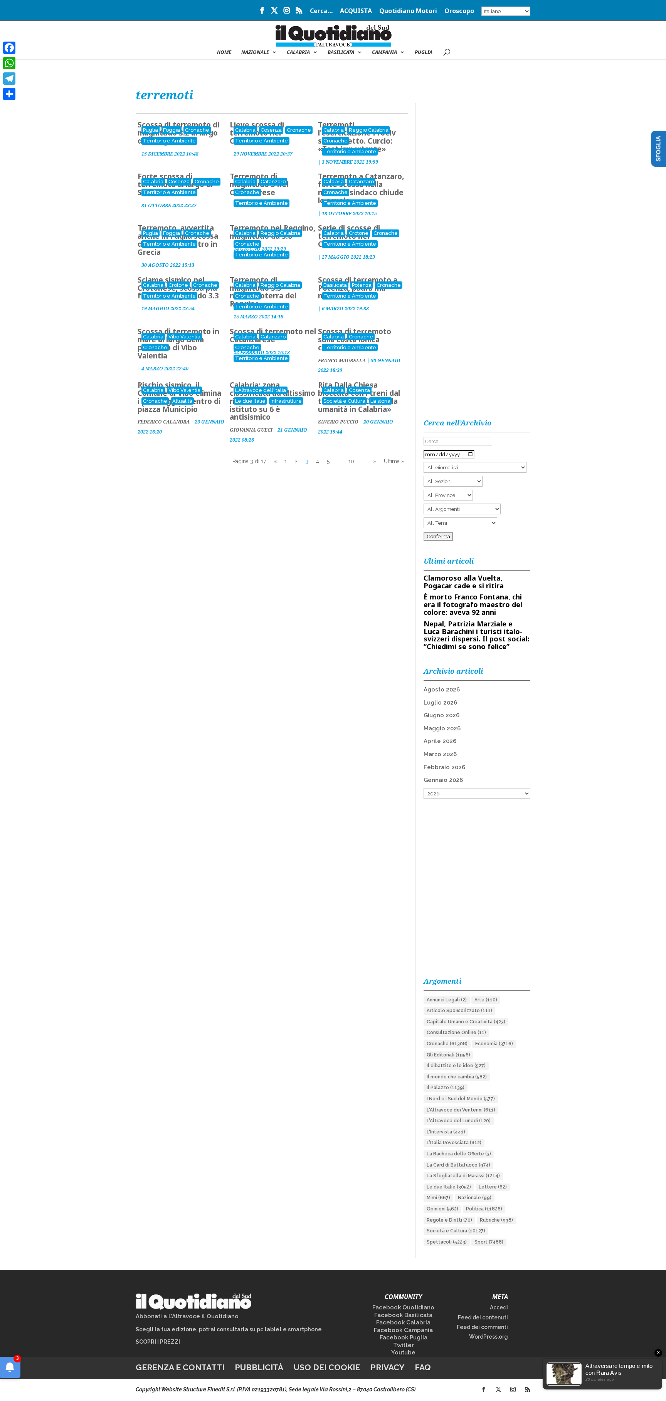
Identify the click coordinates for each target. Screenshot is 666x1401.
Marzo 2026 (440, 754)
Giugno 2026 (441, 715)
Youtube (403, 1352)
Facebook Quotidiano (403, 1307)
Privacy (387, 1367)
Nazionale (474, 1197)
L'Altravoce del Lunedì (459, 1120)
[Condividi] (9, 94)
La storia (380, 401)
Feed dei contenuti (483, 1317)
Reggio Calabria (368, 130)
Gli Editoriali (448, 1055)
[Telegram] (9, 78)
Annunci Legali (447, 1000)
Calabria (298, 52)
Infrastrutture (286, 401)
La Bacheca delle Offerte (459, 1154)
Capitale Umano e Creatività (466, 1021)
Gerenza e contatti (180, 1367)
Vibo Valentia (184, 337)
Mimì (438, 1197)
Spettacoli (447, 1242)
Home (224, 52)
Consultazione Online (456, 1032)
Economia (494, 1043)
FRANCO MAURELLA (342, 360)
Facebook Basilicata (403, 1315)
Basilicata (341, 52)
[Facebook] (9, 47)
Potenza (362, 285)
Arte (485, 1000)
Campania (384, 52)
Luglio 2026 (440, 702)
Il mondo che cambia (457, 1077)
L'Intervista (446, 1132)
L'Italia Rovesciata (454, 1142)
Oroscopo (459, 11)
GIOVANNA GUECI (251, 430)
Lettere (493, 1187)
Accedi (499, 1307)
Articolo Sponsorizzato (459, 1010)
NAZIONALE (255, 52)
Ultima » (394, 461)
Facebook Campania (403, 1330)
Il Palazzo (445, 1087)
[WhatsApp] (9, 63)
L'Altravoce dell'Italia (260, 390)
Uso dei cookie (327, 1367)
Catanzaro (273, 181)
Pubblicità (259, 1367)
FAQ (423, 1367)
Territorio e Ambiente (169, 141)
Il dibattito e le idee (456, 1065)
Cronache (197, 130)
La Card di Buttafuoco (458, 1165)
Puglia (423, 52)
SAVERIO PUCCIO (338, 421)
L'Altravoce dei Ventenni (461, 1110)
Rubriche (496, 1220)
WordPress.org (488, 1337)
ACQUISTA (356, 11)
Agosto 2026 (442, 689)
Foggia (171, 130)
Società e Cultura (344, 401)
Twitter (403, 1345)
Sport (488, 1242)
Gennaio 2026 (443, 780)
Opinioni (442, 1209)
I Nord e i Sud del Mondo (461, 1098)
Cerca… (321, 11)
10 (351, 461)
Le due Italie (250, 401)
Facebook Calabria (403, 1322)
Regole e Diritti (449, 1220)
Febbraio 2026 (444, 767)
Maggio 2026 (442, 728)
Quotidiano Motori (408, 11)
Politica (484, 1209)
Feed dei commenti (482, 1327)
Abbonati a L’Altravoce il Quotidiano (187, 1316)
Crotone (358, 233)
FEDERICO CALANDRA (164, 421)
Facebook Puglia (403, 1337)
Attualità (182, 401)
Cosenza (271, 130)
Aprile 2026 (440, 741)
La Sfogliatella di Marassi (463, 1175)
